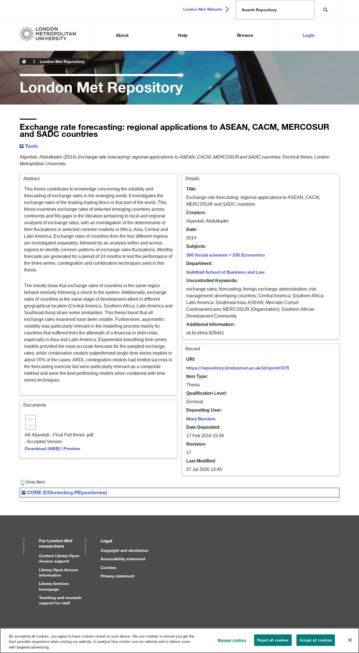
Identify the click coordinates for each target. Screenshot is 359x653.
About (122, 35)
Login (308, 35)
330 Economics (249, 254)
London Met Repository (62, 61)
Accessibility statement (123, 558)
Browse (245, 35)
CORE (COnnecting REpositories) (66, 492)
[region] (179, 640)
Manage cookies (232, 640)
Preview (71, 448)
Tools (31, 146)
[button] (22, 483)
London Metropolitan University (24, 61)
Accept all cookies (316, 640)
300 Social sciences (207, 254)
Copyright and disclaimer (124, 550)
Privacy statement (117, 575)
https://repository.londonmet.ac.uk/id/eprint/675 (237, 367)
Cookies (108, 567)
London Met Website (202, 9)
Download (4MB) (42, 448)
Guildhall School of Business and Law (225, 272)
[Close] (350, 640)
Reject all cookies (272, 640)
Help (183, 35)
